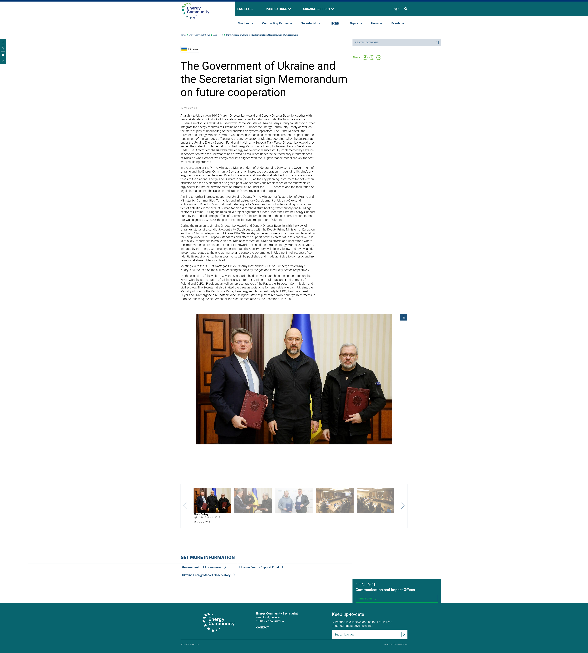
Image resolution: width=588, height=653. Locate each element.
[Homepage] (205, 11)
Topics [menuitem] (354, 23)
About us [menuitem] (243, 23)
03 (222, 35)
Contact (262, 627)
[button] (403, 506)
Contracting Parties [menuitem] (275, 23)
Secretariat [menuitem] (309, 23)
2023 (215, 35)
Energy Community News (199, 35)
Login (395, 9)
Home (183, 35)
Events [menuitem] (396, 23)
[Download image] (403, 317)
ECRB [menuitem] (335, 23)
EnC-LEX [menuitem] (244, 9)
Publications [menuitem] (277, 9)
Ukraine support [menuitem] (317, 9)
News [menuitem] (375, 23)
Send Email (365, 598)
